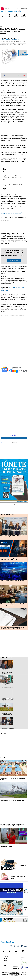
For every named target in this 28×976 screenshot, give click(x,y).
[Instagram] (25, 946)
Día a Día (14, 959)
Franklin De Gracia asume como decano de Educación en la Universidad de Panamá (8, 727)
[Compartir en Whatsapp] (18, 75)
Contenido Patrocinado (8, 514)
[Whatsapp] (11, 946)
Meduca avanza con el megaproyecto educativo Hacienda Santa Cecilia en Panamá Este (12, 825)
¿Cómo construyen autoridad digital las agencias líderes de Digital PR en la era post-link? (12, 627)
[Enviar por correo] (24, 75)
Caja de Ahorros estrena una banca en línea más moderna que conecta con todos (12, 581)
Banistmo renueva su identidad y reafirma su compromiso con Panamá (11, 536)
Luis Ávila (2, 39)
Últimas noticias (6, 658)
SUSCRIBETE (14, 260)
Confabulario (3, 757)
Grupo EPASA (5, 969)
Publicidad (7, 965)
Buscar (6, 956)
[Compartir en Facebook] (4, 75)
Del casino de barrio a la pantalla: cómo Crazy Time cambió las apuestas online (13, 604)
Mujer (15, 962)
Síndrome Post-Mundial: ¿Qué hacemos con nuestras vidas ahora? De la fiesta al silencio (13, 558)
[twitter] (18, 946)
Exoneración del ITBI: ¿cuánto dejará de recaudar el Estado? (13, 779)
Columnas (4, 856)
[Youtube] (21, 946)
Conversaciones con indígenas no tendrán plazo (12, 800)
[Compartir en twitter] (12, 75)
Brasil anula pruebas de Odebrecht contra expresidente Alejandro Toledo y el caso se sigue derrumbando (7, 671)
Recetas (15, 966)
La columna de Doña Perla (6, 846)
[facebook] (14, 946)
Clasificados (7, 963)
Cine (14, 964)
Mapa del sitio (6, 959)
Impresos (15, 968)
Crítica (15, 956)
